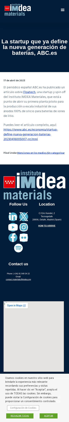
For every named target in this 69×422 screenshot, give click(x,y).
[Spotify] (18, 248)
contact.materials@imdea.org (18, 279)
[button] (62, 10)
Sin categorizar (56, 153)
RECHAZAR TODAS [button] (20, 416)
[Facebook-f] (12, 237)
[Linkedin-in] (12, 216)
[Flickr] (23, 237)
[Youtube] (12, 227)
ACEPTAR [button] (48, 416)
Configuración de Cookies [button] (23, 408)
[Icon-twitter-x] (23, 216)
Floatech (29, 92)
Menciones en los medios (32, 153)
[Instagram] (23, 227)
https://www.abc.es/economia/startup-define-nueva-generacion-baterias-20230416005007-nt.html (31, 134)
